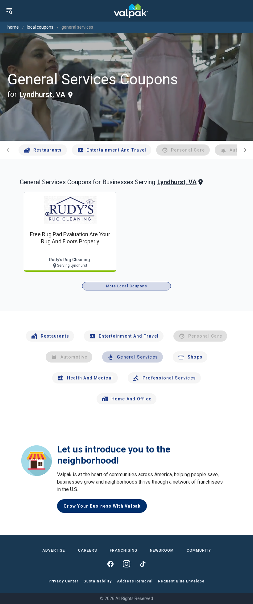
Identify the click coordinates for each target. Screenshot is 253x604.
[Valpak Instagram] (126, 564)
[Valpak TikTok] (142, 564)
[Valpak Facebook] (110, 564)
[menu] (9, 10)
